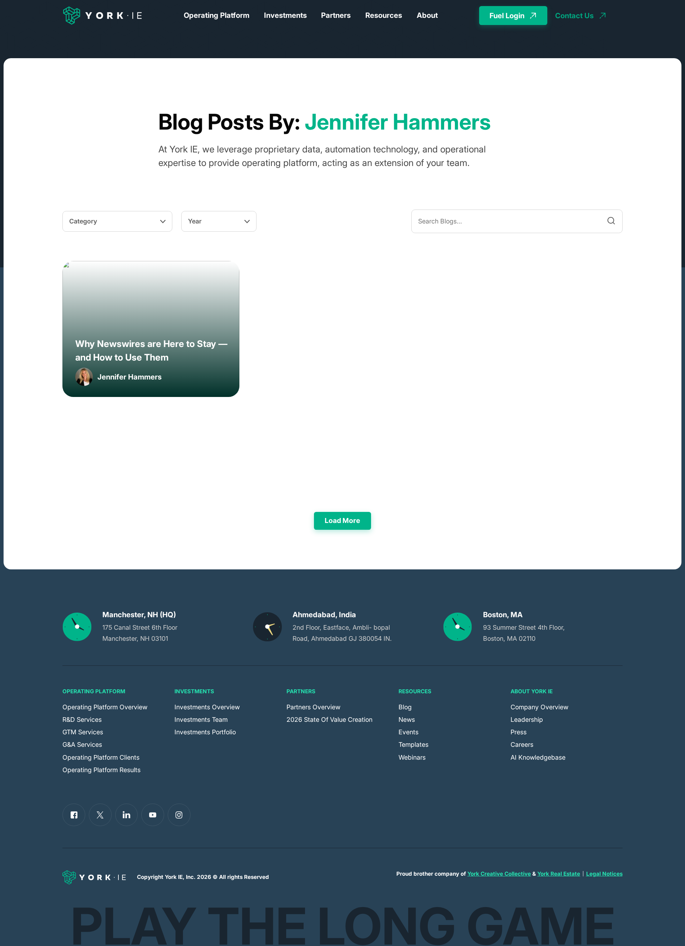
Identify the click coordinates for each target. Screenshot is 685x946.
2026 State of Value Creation (329, 719)
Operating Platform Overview (104, 707)
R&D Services (82, 719)
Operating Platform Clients (100, 757)
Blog (405, 707)
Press (519, 732)
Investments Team (201, 719)
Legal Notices (604, 873)
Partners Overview (313, 707)
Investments (285, 15)
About (427, 15)
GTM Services (82, 732)
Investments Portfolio (205, 732)
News (407, 719)
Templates (413, 744)
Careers (522, 744)
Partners (336, 15)
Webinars (412, 757)
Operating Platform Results (101, 770)
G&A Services (82, 744)
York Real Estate (558, 873)
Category (83, 221)
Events (408, 732)
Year (195, 221)
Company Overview (539, 707)
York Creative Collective (499, 873)
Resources (383, 15)
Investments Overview (207, 707)
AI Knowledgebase (538, 757)
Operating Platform (216, 15)
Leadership (527, 719)
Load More (342, 520)
